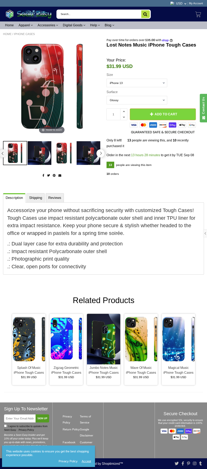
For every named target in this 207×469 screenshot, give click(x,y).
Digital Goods (73, 25)
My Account (196, 3)
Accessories (47, 25)
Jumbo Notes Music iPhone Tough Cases (104, 370)
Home (9, 25)
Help (94, 25)
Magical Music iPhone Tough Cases (178, 370)
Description (14, 198)
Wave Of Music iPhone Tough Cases (141, 370)
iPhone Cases (24, 34)
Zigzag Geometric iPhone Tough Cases (66, 370)
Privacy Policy (26, 430)
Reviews (54, 198)
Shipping (35, 198)
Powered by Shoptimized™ (103, 463)
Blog (108, 25)
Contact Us (203, 106)
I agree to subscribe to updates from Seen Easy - (26, 428)
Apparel (25, 25)
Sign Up (42, 418)
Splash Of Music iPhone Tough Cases (29, 370)
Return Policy (71, 429)
